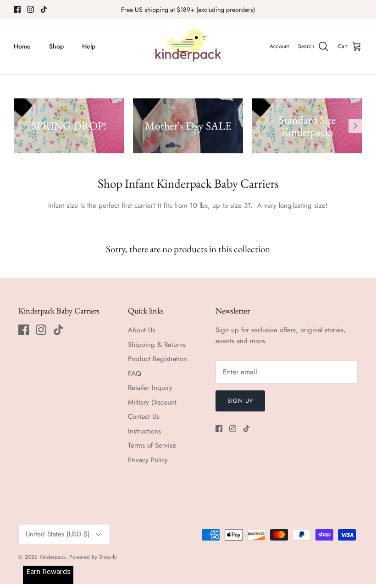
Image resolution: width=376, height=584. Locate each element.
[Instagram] (30, 9)
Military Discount (152, 402)
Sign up (240, 400)
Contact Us (143, 416)
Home (22, 46)
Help (88, 46)
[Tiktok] (43, 9)
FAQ (134, 373)
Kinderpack (52, 557)
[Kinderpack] (188, 46)
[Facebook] (17, 9)
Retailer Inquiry (150, 388)
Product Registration (157, 359)
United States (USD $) (58, 534)
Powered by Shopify (92, 557)
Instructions (144, 431)
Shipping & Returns (157, 345)
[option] (69, 125)
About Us (141, 330)
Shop (56, 46)
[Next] (355, 126)
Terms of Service (152, 445)
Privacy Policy (148, 460)
